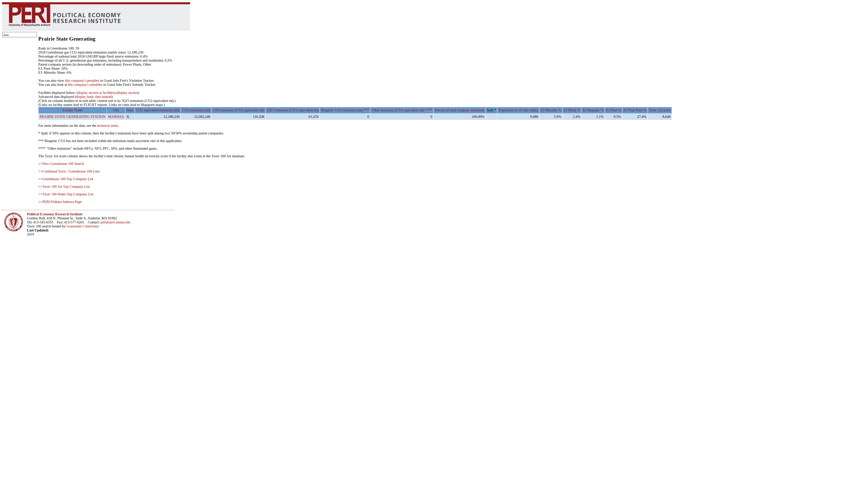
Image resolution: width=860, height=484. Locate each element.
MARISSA (116, 117)
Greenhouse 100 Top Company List (67, 179)
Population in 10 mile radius (518, 110)
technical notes (107, 125)
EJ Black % (572, 110)
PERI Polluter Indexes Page (62, 202)
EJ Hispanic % (593, 110)
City (116, 110)
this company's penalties (82, 80)
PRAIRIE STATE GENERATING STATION (72, 117)
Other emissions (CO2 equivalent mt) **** (402, 110)
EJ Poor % (613, 110)
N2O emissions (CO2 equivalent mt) (292, 110)
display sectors (127, 93)
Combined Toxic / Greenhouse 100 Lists (71, 171)
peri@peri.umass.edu (115, 222)
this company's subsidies (85, 84)
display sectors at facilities (96, 93)
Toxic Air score (660, 110)
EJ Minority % (551, 110)
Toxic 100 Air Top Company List (66, 186)
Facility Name (73, 110)
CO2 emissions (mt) (196, 110)
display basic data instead (94, 97)
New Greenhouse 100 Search (63, 164)
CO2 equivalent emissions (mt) (158, 110)
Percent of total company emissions (459, 110)
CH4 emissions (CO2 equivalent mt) (238, 110)
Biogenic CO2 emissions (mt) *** (345, 110)
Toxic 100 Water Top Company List (67, 194)
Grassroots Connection (83, 226)
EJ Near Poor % (635, 110)
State (130, 110)
